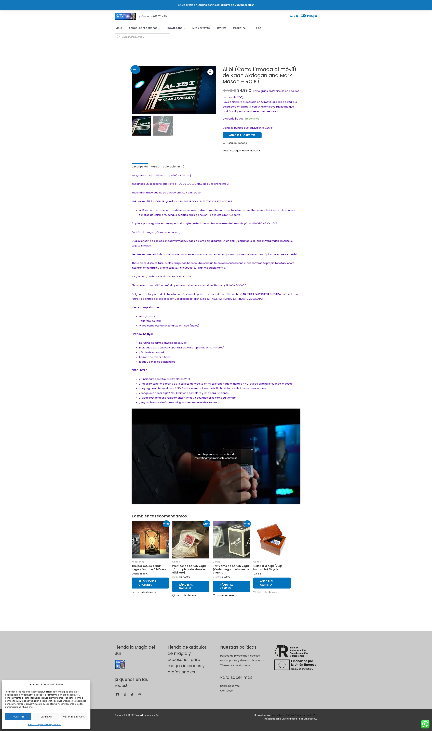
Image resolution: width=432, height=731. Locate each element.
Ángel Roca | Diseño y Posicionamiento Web (294, 715)
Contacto (226, 690)
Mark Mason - (251, 150)
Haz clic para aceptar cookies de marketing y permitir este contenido (216, 456)
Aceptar (18, 716)
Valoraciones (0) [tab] (174, 166)
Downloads (174, 28)
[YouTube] (316, 16)
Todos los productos (143, 28)
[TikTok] (313, 16)
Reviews (221, 28)
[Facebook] (308, 16)
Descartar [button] (247, 5)
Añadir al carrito (242, 135)
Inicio (118, 28)
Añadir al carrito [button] (186, 586)
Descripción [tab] (140, 166)
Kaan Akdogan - (233, 150)
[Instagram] (311, 16)
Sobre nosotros (230, 686)
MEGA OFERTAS (201, 28)
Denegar (46, 716)
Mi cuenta (239, 28)
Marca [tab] (155, 166)
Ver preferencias (74, 716)
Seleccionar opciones (147, 583)
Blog (258, 28)
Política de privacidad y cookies (44, 724)
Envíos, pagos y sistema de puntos (242, 660)
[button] (210, 72)
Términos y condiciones (235, 665)
